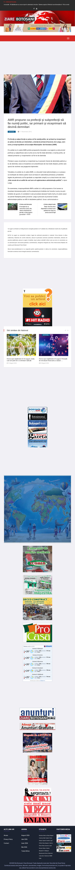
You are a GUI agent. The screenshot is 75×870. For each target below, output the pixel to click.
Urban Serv (41, 855)
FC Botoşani (46, 850)
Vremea (25, 646)
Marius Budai (46, 835)
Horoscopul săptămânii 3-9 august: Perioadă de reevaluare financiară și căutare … (53, 359)
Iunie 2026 (24, 843)
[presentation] (65, 330)
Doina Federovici (49, 853)
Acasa (6, 835)
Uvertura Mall (42, 838)
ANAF (51, 855)
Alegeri (52, 835)
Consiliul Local (48, 845)
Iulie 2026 (24, 839)
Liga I (51, 840)
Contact (6, 843)
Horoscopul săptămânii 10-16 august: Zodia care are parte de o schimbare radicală (20, 359)
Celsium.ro (42, 680)
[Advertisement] (37, 56)
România (41, 835)
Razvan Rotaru (42, 848)
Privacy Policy (8, 839)
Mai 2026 (24, 847)
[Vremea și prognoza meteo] (48, 646)
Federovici (46, 855)
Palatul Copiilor (42, 840)
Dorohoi (48, 840)
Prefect (40, 843)
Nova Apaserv (46, 843)
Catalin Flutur (49, 838)
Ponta (43, 845)
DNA (40, 858)
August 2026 (25, 835)
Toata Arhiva (25, 851)
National (12, 131)
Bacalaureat (42, 853)
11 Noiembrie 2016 (26, 131)
